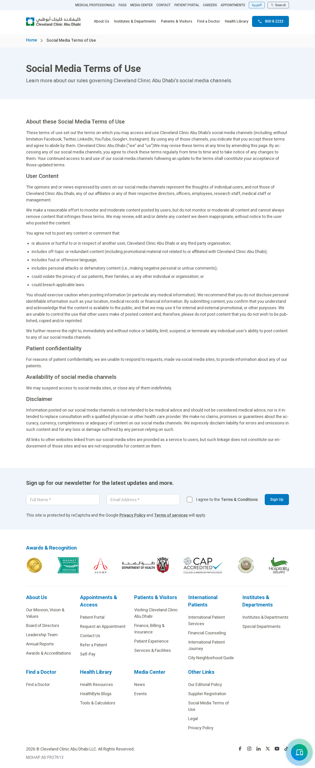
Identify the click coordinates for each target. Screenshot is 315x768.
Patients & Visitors (176, 21)
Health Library (236, 21)
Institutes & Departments (135, 21)
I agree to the (227, 499)
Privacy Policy (132, 515)
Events (140, 693)
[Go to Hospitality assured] (279, 565)
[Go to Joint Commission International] (34, 565)
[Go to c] (246, 565)
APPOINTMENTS (233, 5)
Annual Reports (40, 643)
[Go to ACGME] (100, 565)
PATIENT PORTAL (186, 5)
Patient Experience (151, 641)
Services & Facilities (152, 650)
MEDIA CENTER (141, 5)
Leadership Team (42, 634)
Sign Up (276, 499)
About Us (101, 21)
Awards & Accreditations (48, 653)
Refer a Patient (93, 644)
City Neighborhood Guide (211, 657)
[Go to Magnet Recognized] (68, 565)
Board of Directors (42, 625)
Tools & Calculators (97, 702)
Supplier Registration (207, 693)
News (139, 684)
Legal (193, 718)
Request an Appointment (102, 626)
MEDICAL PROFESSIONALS (95, 5)
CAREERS (210, 5)
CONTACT (163, 5)
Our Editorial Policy (205, 684)
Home (31, 40)
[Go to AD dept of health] (145, 565)
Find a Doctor (208, 21)
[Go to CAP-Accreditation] (203, 565)
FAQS (123, 5)
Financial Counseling (207, 632)
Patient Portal (92, 617)
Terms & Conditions (239, 499)
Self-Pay (87, 654)
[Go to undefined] (240, 748)
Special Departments (261, 626)
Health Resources (96, 684)
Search (280, 5)
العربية (257, 5)
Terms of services (171, 515)
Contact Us (90, 635)
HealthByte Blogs (96, 693)
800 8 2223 (274, 21)
